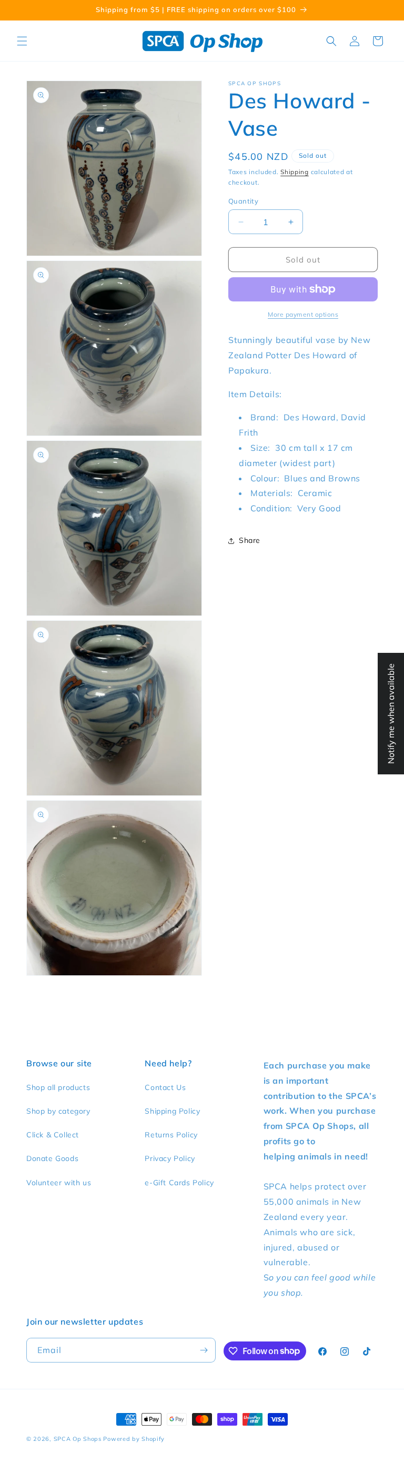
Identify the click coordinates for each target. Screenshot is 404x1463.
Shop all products (58, 1087)
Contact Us (165, 1087)
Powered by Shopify (134, 1438)
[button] (22, 41)
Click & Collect (52, 1134)
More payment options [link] (303, 314)
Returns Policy (171, 1134)
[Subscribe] (203, 1350)
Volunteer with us (58, 1182)
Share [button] (249, 540)
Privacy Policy (170, 1158)
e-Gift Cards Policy (179, 1182)
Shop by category (58, 1111)
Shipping (294, 172)
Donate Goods (52, 1158)
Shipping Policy (172, 1111)
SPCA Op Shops (78, 1438)
